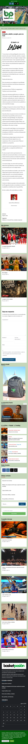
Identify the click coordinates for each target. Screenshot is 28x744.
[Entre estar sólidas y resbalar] (4, 452)
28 (17, 720)
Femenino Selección (6, 646)
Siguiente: (12, 219)
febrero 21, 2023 (6, 37)
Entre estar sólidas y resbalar (14, 453)
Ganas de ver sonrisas (13, 432)
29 (21, 720)
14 (17, 714)
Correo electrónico (18, 338)
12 (10, 714)
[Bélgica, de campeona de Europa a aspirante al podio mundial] (4, 438)
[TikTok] (18, 3)
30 (24, 720)
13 (14, 714)
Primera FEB (19, 444)
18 (7, 717)
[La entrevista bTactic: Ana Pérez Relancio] (14, 413)
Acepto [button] (12, 741)
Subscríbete (14, 513)
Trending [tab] (17, 425)
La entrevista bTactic (6, 416)
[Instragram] (13, 3)
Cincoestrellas (8, 269)
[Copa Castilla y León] (4, 445)
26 (10, 720)
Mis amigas (4, 272)
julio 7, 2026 (5, 420)
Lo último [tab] (5, 425)
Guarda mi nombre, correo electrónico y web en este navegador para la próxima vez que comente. (14, 353)
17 (3, 717)
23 (24, 717)
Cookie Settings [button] (5, 741)
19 (10, 717)
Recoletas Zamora (17, 430)
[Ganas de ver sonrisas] (4, 430)
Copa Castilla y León (12, 446)
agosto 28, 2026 (5, 248)
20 (14, 717)
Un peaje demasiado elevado (8, 246)
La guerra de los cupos (7, 299)
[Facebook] (10, 3)
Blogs (4, 32)
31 (3, 723)
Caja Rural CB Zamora (12, 444)
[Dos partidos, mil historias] (4, 459)
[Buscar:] (10, 504)
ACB (3, 295)
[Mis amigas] (14, 262)
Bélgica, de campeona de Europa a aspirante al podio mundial (15, 439)
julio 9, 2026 (5, 274)
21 (17, 717)
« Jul (3, 726)
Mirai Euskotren (15, 451)
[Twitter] (15, 3)
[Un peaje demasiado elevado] (14, 236)
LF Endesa (10, 451)
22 (21, 717)
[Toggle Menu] (3, 25)
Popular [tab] (11, 425)
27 (14, 720)
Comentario (5, 319)
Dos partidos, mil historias (14, 460)
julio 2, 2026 (5, 300)
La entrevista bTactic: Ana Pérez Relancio (12, 418)
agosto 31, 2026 (5, 541)
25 (7, 720)
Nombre (4, 337)
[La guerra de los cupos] (14, 288)
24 (3, 720)
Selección (10, 436)
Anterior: (5, 214)
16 (24, 714)
